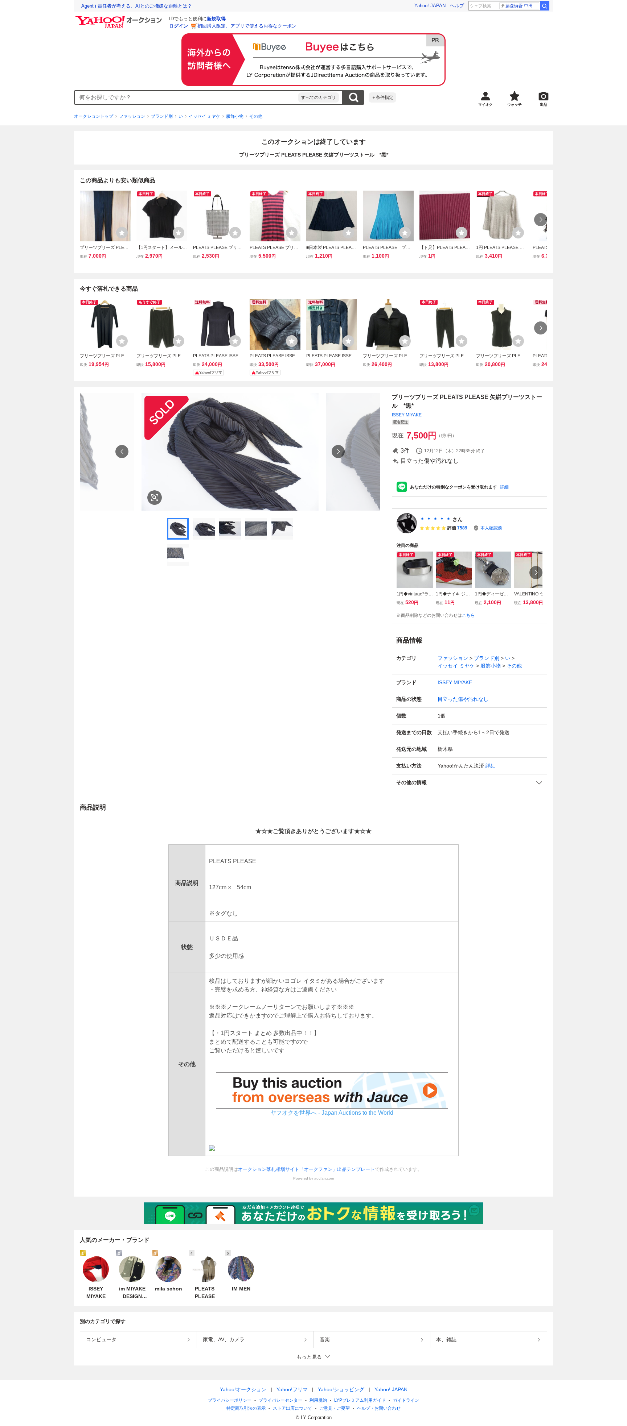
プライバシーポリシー (229, 1400)
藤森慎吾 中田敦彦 (522, 5)
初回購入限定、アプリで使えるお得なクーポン (246, 26)
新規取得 (216, 18)
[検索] (544, 6)
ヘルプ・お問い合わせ (379, 1408)
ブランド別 (162, 116)
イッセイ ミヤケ (204, 116)
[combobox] (186, 97)
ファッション (132, 116)
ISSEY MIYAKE (407, 414)
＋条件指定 (382, 97)
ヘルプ (457, 5)
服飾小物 (234, 116)
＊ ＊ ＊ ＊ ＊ (435, 519)
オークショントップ (93, 116)
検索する (353, 97)
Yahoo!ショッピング (341, 1389)
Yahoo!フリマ (292, 1389)
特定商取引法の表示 (246, 1408)
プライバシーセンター (280, 1400)
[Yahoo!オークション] (119, 18)
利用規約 (318, 1400)
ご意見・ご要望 (334, 1408)
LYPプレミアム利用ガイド (360, 1400)
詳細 (504, 487)
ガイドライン (406, 1400)
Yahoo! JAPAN (430, 5)
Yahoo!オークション (243, 1389)
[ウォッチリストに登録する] (122, 232)
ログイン (178, 26)
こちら (468, 615)
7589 (462, 528)
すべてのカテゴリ (318, 97)
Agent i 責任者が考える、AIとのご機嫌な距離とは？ (136, 6)
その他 (255, 116)
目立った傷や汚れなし (463, 699)
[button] (469, 782)
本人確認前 (491, 528)
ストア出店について (292, 1408)
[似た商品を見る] (154, 497)
